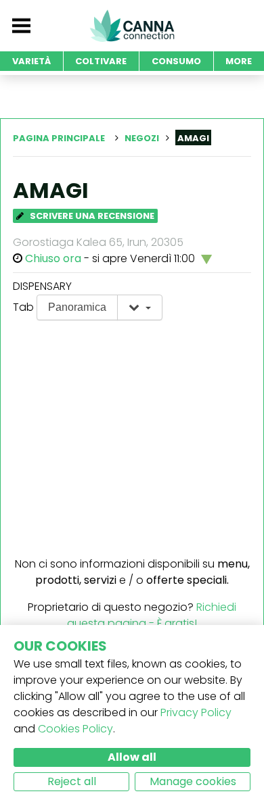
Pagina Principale (59, 138)
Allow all (132, 757)
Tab (23, 307)
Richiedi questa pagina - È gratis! (151, 615)
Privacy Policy (196, 712)
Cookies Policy (75, 728)
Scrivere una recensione (91, 215)
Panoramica (77, 307)
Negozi (142, 138)
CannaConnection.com (132, 26)
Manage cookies (193, 781)
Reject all (71, 781)
